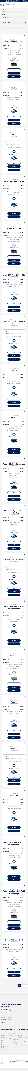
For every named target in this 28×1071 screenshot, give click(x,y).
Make (3, 14)
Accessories (15, 1039)
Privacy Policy (7, 1061)
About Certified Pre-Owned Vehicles (4, 1048)
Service (10, 1029)
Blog (25, 1041)
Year (3, 9)
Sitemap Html (17, 1061)
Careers (25, 1039)
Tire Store (15, 1043)
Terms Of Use (11, 1061)
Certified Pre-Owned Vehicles (4, 1039)
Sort (3, 25)
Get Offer (14, 73)
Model (3, 20)
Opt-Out (24, 1061)
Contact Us (14, 76)
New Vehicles (4, 1032)
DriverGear (15, 1041)
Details (14, 69)
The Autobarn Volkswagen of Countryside (3, 1061)
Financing (21, 1029)
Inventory (4, 1029)
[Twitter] (5, 1022)
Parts (14, 1029)
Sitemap (14, 1061)
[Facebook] (2, 1022)
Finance (19, 1032)
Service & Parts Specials (10, 1037)
